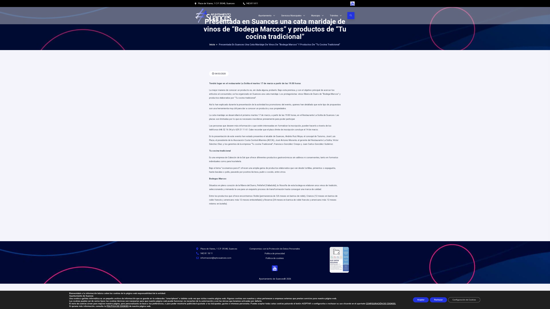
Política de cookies (275, 258)
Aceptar (420, 299)
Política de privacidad (275, 253)
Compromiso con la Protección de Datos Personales (275, 248)
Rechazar (438, 299)
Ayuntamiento (265, 15)
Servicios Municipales (291, 15)
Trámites (334, 15)
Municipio (315, 15)
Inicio (212, 44)
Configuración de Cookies (464, 299)
